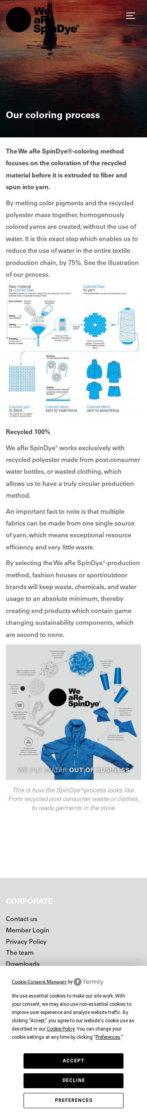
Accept (74, 1060)
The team (20, 952)
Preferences (74, 1100)
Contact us (21, 919)
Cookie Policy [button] (60, 1029)
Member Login (27, 930)
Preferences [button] (108, 1037)
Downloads (23, 964)
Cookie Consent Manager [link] (39, 982)
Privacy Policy (26, 941)
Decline (73, 1080)
